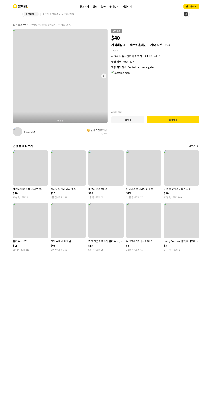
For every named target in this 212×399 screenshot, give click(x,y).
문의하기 (173, 119)
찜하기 (128, 119)
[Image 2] (60, 121)
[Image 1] (58, 121)
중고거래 (22, 24)
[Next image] (103, 75)
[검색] (186, 14)
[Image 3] (62, 121)
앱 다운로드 (191, 6)
